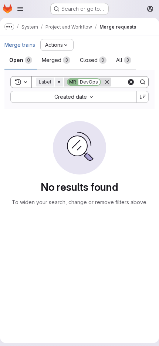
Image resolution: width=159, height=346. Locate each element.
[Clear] (130, 82)
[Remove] (106, 82)
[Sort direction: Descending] (143, 97)
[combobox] (73, 97)
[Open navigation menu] (20, 9)
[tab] (20, 60)
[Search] (143, 82)
